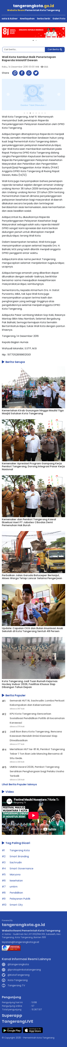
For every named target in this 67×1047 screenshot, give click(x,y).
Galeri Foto (59, 18)
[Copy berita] (15, 73)
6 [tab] (39, 113)
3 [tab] (30, 113)
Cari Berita (53, 49)
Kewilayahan (27, 18)
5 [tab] (36, 113)
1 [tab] (33, 40)
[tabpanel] (33, 32)
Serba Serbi (43, 18)
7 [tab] (42, 113)
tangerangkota (33, 5)
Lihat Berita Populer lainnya (19, 784)
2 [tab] (36, 40)
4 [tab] (33, 113)
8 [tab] (45, 113)
